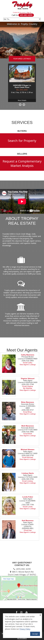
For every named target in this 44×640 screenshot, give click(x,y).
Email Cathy (27, 363)
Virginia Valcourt (27, 378)
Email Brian (27, 412)
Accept (35, 634)
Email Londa (28, 507)
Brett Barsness (28, 426)
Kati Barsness (27, 520)
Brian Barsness (27, 402)
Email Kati (28, 530)
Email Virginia (27, 386)
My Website (27, 388)
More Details (22, 100)
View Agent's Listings (28, 365)
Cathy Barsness (27, 355)
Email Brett (27, 434)
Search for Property (22, 140)
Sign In (29, 12)
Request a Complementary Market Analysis (22, 163)
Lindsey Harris (28, 473)
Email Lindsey (27, 481)
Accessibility (22, 638)
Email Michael (27, 457)
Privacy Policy (24, 629)
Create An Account (19, 12)
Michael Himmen (27, 449)
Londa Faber (27, 497)
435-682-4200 (26, 15)
